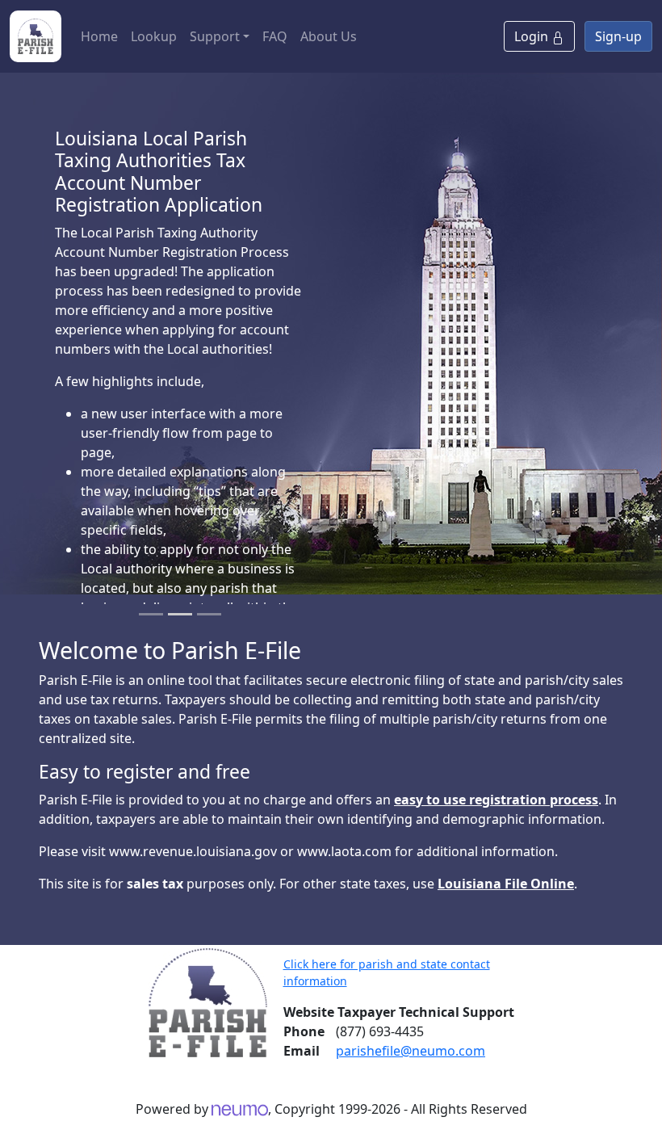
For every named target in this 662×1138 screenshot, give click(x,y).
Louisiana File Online (506, 883)
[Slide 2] (180, 614)
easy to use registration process (496, 799)
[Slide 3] (209, 614)
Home (99, 36)
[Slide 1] (151, 614)
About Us (328, 36)
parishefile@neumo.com (410, 1051)
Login (532, 36)
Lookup (154, 36)
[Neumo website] (240, 1109)
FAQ (274, 36)
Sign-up (618, 36)
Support (215, 36)
